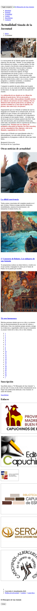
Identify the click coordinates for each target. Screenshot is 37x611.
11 (5, 353)
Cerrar (3, 604)
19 (6, 368)
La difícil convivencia (10, 199)
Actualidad (8, 14)
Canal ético (31, 593)
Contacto (8, 20)
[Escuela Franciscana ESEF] (10, 482)
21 (6, 372)
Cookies (23, 593)
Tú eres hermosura (9, 318)
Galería (7, 16)
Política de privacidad (12, 593)
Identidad (8, 10)
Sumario (7, 12)
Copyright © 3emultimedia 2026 (15, 591)
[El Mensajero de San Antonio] (23, 7)
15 (6, 361)
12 (6, 355)
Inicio (7, 33)
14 (6, 359)
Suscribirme (9, 18)
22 (6, 374)
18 (6, 366)
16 (6, 362)
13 (6, 357)
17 (6, 364)
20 (6, 370)
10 (6, 351)
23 (6, 375)
